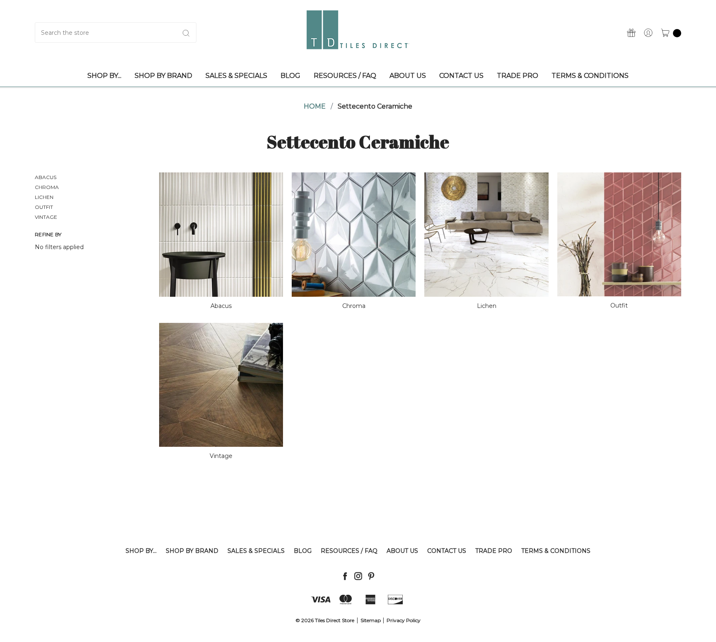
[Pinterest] (371, 576)
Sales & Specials (256, 551)
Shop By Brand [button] (163, 76)
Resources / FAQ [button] (345, 76)
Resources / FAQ (349, 551)
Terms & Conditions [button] (590, 76)
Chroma (47, 187)
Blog (303, 551)
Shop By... (141, 551)
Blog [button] (290, 76)
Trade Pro (493, 551)
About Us (402, 551)
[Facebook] (345, 576)
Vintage (46, 217)
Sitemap (370, 620)
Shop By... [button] (104, 76)
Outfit (44, 207)
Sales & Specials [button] (236, 76)
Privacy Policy (404, 620)
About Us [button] (407, 76)
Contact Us (446, 551)
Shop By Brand (192, 551)
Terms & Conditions (555, 551)
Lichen (44, 197)
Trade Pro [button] (517, 76)
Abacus (45, 177)
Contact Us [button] (461, 76)
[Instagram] (358, 576)
